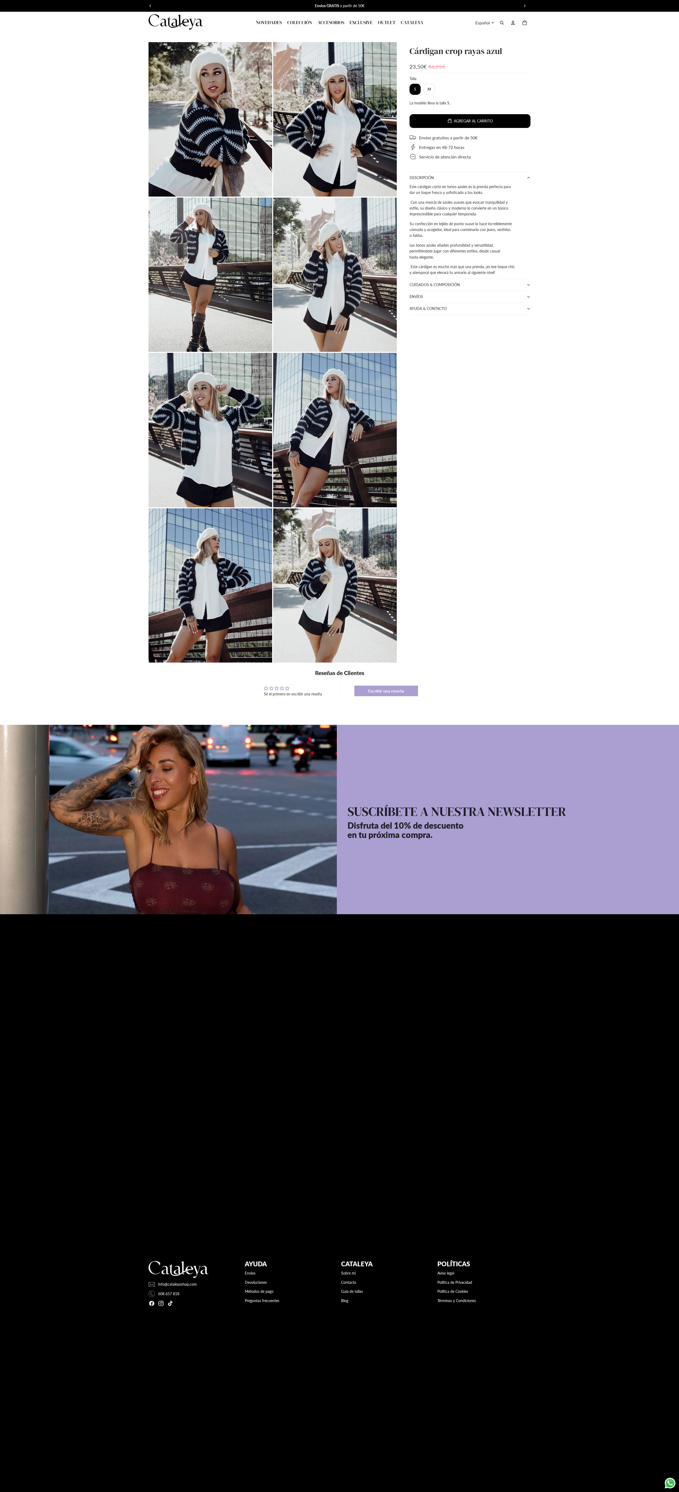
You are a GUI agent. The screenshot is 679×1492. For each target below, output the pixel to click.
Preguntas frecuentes (262, 1300)
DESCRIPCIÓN (422, 177)
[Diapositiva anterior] (150, 6)
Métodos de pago (259, 1291)
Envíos (250, 1273)
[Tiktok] (170, 1303)
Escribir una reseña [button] (386, 690)
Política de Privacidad (454, 1282)
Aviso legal (445, 1273)
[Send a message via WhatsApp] (670, 1483)
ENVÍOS (416, 296)
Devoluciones (256, 1282)
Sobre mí (348, 1273)
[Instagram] (161, 1303)
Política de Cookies (452, 1291)
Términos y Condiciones (456, 1300)
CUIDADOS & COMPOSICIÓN (435, 284)
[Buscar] (502, 23)
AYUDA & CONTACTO (428, 308)
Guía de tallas (352, 1291)
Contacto (348, 1282)
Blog (344, 1300)
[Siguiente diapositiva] (524, 6)
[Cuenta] (513, 23)
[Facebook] (152, 1303)
